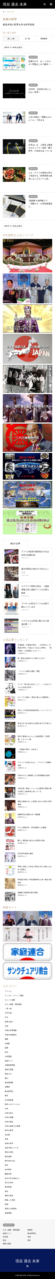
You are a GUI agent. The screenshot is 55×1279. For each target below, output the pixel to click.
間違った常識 (10, 1200)
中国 (6, 1026)
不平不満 (8, 1013)
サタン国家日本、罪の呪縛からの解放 (32, 827)
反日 (6, 1052)
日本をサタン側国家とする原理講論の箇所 (34, 775)
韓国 (6, 1204)
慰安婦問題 (9, 1083)
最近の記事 (15, 543)
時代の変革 (9, 1130)
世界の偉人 (9, 1022)
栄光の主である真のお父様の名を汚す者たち (34, 723)
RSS (27, 1266)
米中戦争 (8, 1170)
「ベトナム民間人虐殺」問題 (29, 671)
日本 (6, 1109)
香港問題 (8, 1213)
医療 (6, 1048)
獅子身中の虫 (10, 1161)
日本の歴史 (9, 1122)
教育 (6, 1096)
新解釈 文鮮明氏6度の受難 (28, 893)
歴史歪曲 (8, 1157)
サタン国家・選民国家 (13, 1004)
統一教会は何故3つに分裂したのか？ (32, 658)
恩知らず (8, 1074)
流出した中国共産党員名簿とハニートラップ (34, 710)
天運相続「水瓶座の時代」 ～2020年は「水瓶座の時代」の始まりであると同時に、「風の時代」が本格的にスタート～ (34, 648)
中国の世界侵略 (11, 1030)
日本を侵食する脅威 (12, 1126)
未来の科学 (9, 1143)
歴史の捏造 (9, 1152)
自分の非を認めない (12, 1178)
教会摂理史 (9, 1091)
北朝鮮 (7, 1044)
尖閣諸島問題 (10, 1065)
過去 (6, 1191)
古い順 (27, 39)
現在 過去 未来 (27, 1261)
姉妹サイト (9, 1061)
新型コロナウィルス (12, 1104)
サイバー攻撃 (10, 1000)
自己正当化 (9, 1183)
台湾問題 (8, 1057)
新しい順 (11, 39)
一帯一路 (8, 1009)
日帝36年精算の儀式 (25, 854)
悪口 (6, 1078)
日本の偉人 (9, 1113)
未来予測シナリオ (11, 1148)
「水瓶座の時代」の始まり (28, 749)
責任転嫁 (8, 1187)
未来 (6, 1139)
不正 (6, 1017)
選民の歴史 (9, 1196)
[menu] (51, 4)
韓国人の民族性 (11, 1209)
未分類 (7, 1135)
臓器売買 (8, 1174)
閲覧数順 (43, 39)
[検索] (44, 4)
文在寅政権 (9, 1100)
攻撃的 (7, 1087)
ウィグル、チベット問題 (14, 996)
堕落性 (30, 1230)
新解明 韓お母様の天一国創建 (29, 814)
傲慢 (6, 1039)
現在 (6, 1165)
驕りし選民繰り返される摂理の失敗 (31, 841)
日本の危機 (9, 1117)
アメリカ (8, 991)
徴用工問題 (9, 1070)
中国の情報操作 (11, 1035)
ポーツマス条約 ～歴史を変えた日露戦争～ (34, 697)
